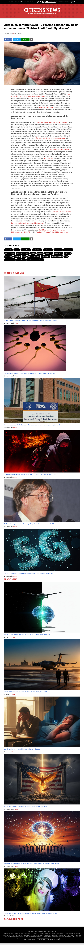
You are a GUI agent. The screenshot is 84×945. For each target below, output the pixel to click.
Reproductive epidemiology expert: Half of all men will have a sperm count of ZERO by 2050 (30, 373)
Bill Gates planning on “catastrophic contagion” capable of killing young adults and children (30, 524)
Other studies (48, 159)
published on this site (43, 938)
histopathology (21, 259)
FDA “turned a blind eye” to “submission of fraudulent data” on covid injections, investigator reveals (32, 425)
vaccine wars (8, 256)
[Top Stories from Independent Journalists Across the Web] (42, 14)
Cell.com (40, 232)
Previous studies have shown (58, 149)
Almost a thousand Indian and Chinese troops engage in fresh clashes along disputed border (30, 320)
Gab (25, 39)
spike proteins (45, 256)
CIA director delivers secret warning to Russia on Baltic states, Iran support (25, 692)
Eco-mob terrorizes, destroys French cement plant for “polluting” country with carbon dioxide (30, 474)
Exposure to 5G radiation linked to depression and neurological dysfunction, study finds (28, 573)
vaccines (16, 250)
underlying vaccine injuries (61, 212)
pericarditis (17, 256)
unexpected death (10, 259)
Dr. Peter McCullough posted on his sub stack (27, 223)
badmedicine (48, 253)
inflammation (8, 250)
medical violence (9, 253)
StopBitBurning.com (49, 2)
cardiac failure (58, 253)
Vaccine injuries (37, 250)
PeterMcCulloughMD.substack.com (56, 232)
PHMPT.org (28, 232)
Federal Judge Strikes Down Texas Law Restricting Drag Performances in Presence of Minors (30, 913)
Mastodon (9, 39)
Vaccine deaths (48, 250)
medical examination (33, 256)
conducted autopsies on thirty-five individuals (52, 122)
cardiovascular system (23, 253)
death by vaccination (57, 256)
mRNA (24, 256)
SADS (66, 256)
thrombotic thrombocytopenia (35, 259)
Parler (17, 39)
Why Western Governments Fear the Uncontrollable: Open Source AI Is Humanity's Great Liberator (31, 863)
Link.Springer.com (17, 232)
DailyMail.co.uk (44, 230)
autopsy (33, 253)
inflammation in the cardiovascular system (50, 138)
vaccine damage (25, 250)
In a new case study (46, 107)
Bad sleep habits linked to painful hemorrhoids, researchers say (22, 749)
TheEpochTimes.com (57, 230)
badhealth (40, 253)
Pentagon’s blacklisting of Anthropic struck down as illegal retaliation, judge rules (27, 634)
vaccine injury (58, 250)
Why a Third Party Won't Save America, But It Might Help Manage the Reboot (25, 806)
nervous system (68, 250)
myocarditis (67, 253)
